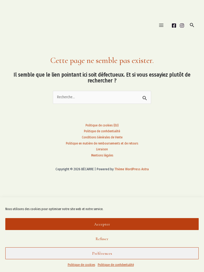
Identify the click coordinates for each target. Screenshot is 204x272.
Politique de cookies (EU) (102, 125)
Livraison (102, 149)
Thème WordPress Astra (131, 169)
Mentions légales (102, 155)
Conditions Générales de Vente (102, 137)
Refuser (102, 238)
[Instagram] (182, 25)
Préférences (102, 253)
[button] (192, 25)
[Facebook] (174, 25)
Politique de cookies (81, 265)
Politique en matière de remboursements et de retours (102, 143)
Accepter (102, 224)
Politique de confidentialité (116, 265)
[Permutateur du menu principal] (161, 25)
